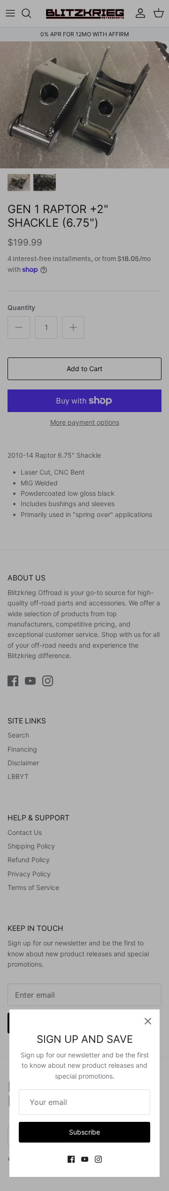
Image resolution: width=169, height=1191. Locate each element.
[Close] (148, 1021)
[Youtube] (84, 1159)
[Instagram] (98, 1159)
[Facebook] (71, 1159)
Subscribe (84, 1132)
